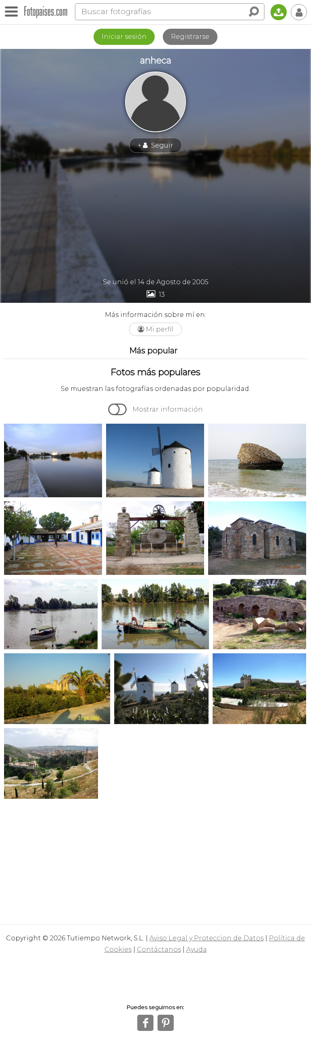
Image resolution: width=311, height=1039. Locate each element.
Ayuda (196, 949)
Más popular (153, 350)
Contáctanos (159, 949)
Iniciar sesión (124, 36)
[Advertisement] (155, 215)
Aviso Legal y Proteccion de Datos (206, 938)
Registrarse (190, 36)
